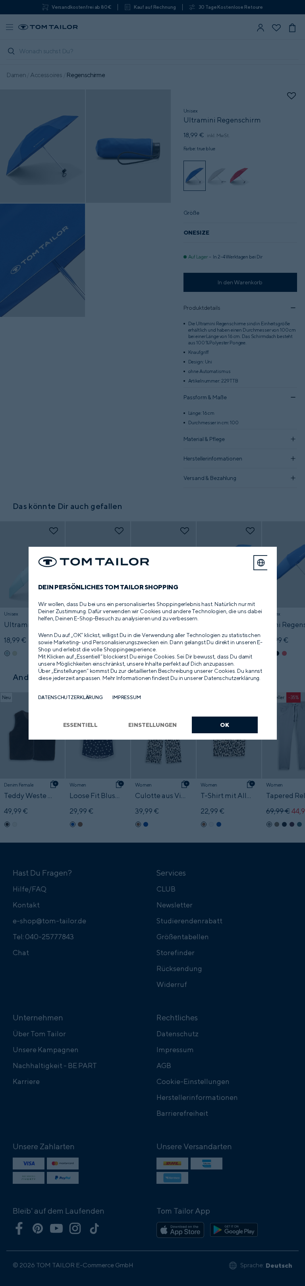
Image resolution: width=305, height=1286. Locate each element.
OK (224, 724)
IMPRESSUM (126, 697)
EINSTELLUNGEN (152, 724)
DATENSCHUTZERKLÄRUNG (70, 697)
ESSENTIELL (80, 724)
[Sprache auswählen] (261, 562)
